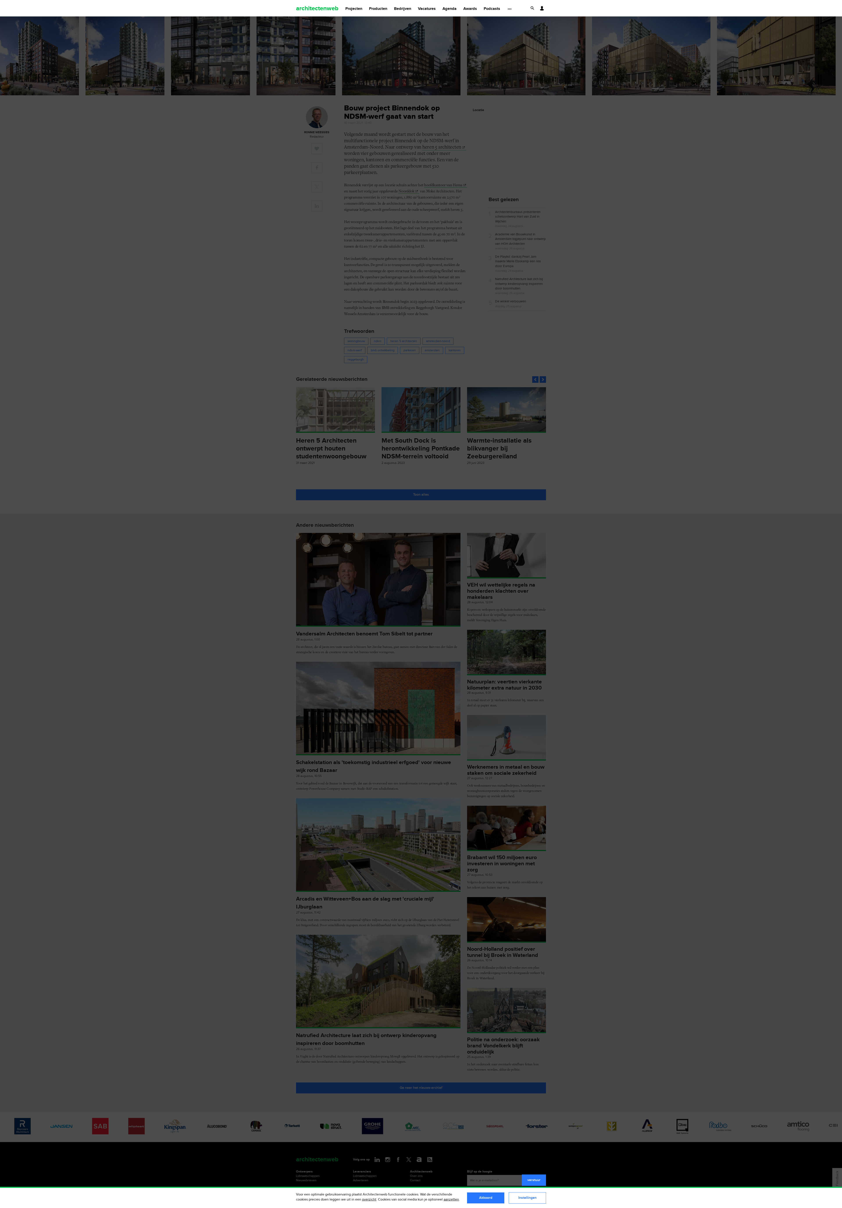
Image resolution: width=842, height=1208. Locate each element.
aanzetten (451, 1199)
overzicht (369, 1199)
